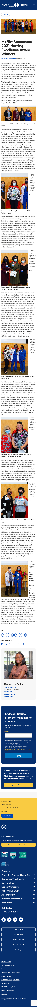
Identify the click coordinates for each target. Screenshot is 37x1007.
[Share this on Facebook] (3, 635)
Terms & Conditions (8, 965)
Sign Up (18, 756)
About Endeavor (6, 804)
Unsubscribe (5, 969)
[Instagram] (15, 919)
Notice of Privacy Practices (10, 980)
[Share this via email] (25, 635)
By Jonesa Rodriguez (8, 58)
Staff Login (18, 950)
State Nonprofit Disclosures (10, 972)
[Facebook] (3, 919)
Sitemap (4, 994)
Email (7, 731)
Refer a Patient (18, 940)
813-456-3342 (8, 692)
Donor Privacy (6, 976)
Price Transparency (7, 990)
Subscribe (7, 816)
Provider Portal (18, 945)
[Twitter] (9, 919)
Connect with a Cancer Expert (18, 845)
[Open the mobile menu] (34, 5)
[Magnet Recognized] (22, 856)
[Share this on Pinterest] (16, 635)
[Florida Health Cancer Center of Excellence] (13, 856)
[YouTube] (21, 919)
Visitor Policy (5, 983)
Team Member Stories (16, 644)
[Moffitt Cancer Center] (10, 5)
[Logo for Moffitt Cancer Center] (18, 827)
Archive (6, 14)
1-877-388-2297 (9, 911)
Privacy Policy (6, 962)
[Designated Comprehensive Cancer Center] (4, 856)
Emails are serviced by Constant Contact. (15, 749)
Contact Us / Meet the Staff (9, 808)
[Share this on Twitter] (7, 635)
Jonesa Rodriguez (10, 687)
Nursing (4, 644)
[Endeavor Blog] (24, 5)
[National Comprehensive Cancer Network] (6, 864)
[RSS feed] (20, 635)
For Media (4, 811)
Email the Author (9, 694)
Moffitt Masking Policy (8, 987)
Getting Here (18, 929)
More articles (8, 696)
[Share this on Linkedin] (12, 635)
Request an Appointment (18, 785)
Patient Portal (18, 935)
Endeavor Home (6, 801)
